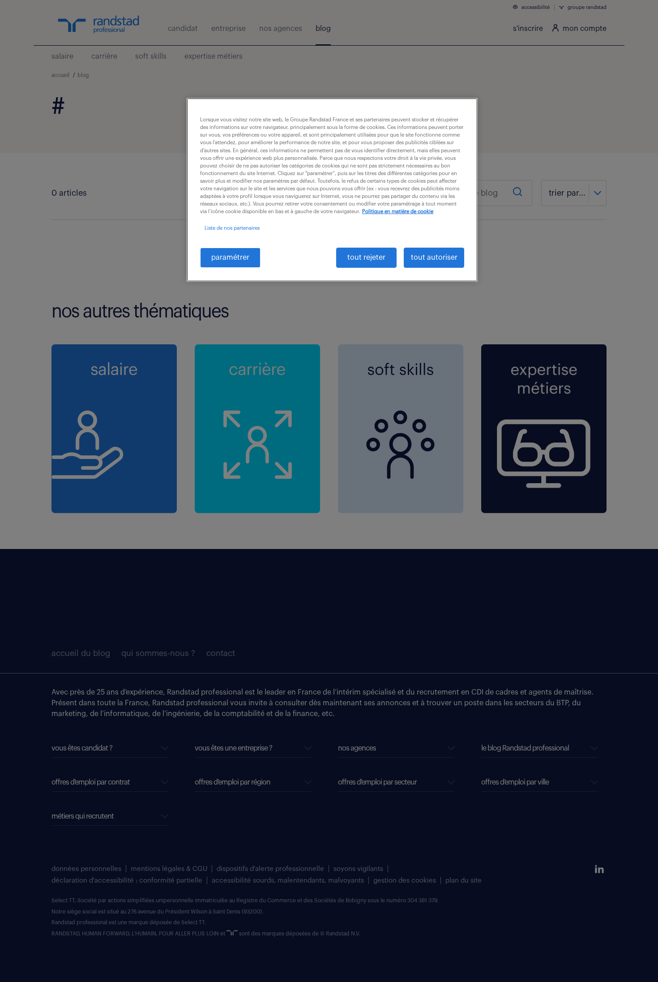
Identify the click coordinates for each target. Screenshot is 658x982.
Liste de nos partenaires (232, 228)
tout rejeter (366, 257)
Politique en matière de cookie (397, 211)
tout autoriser (434, 257)
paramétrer (230, 257)
